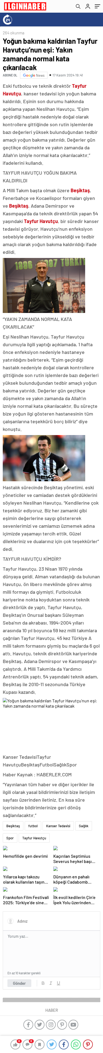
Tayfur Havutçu (34, 838)
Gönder (19, 983)
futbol (33, 826)
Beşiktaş (13, 826)
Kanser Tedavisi (58, 826)
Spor (10, 838)
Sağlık (83, 826)
